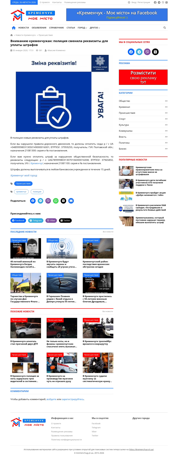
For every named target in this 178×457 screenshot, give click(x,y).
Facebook (96, 423)
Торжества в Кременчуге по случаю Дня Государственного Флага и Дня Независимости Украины (24, 299)
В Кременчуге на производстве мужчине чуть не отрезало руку (60, 379)
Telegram (96, 427)
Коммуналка (143, 130)
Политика (143, 142)
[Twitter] (63, 201)
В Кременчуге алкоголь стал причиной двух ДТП (24, 342)
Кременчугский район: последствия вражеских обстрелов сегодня (96, 264)
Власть (143, 136)
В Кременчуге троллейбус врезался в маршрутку (97, 342)
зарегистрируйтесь (73, 399)
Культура (143, 124)
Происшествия (23, 183)
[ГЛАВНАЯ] (14, 27)
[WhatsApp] (56, 201)
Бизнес (143, 148)
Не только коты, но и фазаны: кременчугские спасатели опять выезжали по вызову (62, 344)
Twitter (95, 435)
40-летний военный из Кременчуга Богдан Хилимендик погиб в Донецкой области (22, 264)
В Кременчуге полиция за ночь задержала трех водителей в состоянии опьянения (24, 379)
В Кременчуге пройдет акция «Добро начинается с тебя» (151, 193)
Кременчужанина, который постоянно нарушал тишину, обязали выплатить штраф (150, 220)
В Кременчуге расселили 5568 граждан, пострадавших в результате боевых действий (151, 207)
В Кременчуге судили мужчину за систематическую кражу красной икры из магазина (98, 379)
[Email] (71, 201)
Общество (53, 240)
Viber (94, 431)
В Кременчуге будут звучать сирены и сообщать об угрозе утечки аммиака (61, 264)
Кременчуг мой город (23, 175)
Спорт (143, 118)
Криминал (143, 106)
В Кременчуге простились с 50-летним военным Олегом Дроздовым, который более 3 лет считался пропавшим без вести (97, 299)
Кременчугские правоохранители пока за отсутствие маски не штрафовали (149, 171)
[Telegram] (40, 201)
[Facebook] (33, 201)
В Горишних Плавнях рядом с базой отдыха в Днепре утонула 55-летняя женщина (61, 299)
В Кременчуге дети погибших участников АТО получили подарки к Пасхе (151, 182)
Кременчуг (37, 163)
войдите (51, 399)
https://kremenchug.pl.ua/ (141, 449)
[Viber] (48, 201)
